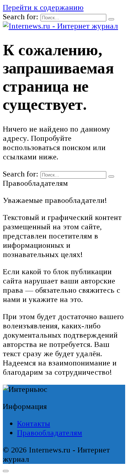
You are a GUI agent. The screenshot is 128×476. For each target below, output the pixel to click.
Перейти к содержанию (43, 7)
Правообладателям (49, 432)
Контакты (33, 423)
